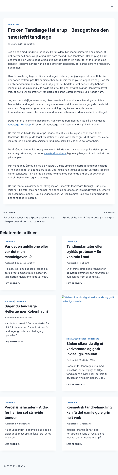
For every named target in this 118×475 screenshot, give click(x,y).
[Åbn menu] (112, 5)
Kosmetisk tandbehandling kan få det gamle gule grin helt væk (89, 412)
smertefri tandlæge (55, 153)
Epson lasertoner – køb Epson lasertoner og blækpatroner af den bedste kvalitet (28, 217)
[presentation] (90, 314)
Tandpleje (13, 24)
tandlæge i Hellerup (19, 124)
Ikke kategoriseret (76, 339)
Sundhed (9, 301)
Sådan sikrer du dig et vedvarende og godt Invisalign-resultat (84, 349)
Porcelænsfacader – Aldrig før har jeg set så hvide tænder (27, 412)
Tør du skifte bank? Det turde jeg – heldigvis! (89, 215)
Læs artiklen (14, 283)
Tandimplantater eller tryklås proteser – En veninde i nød (84, 251)
